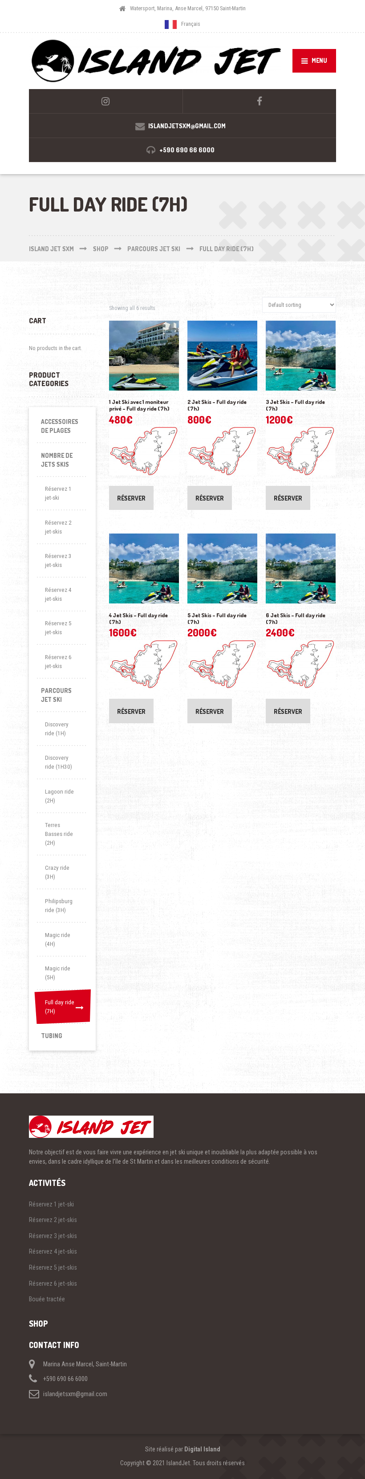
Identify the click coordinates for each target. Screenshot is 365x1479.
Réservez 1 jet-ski (58, 493)
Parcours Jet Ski (56, 695)
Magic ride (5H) (57, 973)
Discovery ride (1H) (57, 729)
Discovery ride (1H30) (58, 762)
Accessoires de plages (59, 426)
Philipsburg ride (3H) (59, 905)
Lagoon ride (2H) (59, 796)
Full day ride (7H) (59, 1007)
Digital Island (202, 1449)
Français (190, 24)
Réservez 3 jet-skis (58, 560)
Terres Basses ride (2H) (59, 834)
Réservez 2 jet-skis (58, 527)
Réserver (131, 498)
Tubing (51, 1035)
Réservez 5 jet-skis (58, 628)
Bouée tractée (47, 1299)
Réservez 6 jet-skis (58, 661)
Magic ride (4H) (57, 939)
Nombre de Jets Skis (57, 460)
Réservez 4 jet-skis (58, 594)
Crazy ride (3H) (57, 872)
